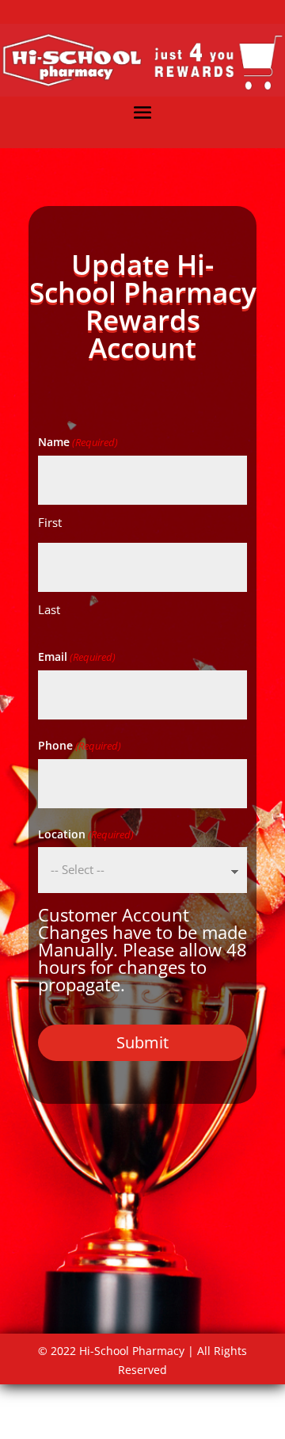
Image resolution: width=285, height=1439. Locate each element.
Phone (79, 745)
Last (49, 609)
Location (86, 834)
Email (77, 656)
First (50, 522)
